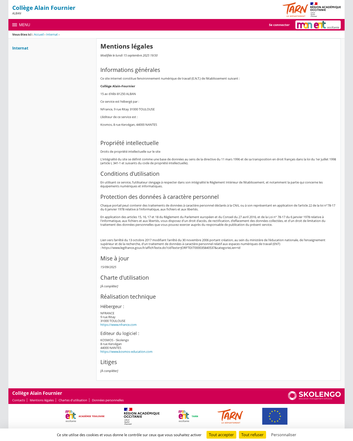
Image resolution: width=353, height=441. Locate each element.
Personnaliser (283, 434)
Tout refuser (252, 434)
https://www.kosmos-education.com (126, 351)
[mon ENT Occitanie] (318, 25)
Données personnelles (108, 400)
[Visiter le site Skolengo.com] (314, 399)
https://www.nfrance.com (118, 324)
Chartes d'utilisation (73, 400)
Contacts (18, 400)
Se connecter (279, 25)
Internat (52, 34)
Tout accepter (221, 434)
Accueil (39, 34)
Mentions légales (42, 400)
